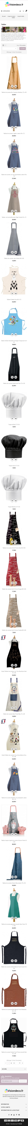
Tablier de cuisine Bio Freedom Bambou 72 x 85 (14, 92)
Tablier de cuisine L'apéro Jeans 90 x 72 (14, 133)
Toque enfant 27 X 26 (14, 424)
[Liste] (6, 45)
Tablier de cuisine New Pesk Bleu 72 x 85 (14, 714)
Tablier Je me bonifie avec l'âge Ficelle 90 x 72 (14, 217)
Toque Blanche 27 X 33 (14, 507)
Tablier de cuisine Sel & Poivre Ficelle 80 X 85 (14, 630)
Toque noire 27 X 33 (14, 465)
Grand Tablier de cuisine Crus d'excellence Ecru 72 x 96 (14, 755)
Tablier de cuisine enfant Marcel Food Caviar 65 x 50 (14, 967)
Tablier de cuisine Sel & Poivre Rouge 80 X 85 (14, 589)
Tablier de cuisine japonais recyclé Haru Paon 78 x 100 (14, 924)
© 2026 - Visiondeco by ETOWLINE (14, 1123)
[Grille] (3, 45)
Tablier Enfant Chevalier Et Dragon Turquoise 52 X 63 (14, 341)
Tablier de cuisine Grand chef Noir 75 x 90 (14, 383)
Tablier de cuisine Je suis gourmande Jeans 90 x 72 (14, 175)
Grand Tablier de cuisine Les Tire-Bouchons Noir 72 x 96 (14, 672)
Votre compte (5, 1107)
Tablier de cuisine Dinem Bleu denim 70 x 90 (14, 883)
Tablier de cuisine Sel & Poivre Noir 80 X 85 (14, 548)
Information (5, 1104)
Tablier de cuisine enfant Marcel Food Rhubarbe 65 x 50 (14, 1010)
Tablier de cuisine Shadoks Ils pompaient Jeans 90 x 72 (14, 798)
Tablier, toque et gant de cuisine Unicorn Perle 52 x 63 (14, 841)
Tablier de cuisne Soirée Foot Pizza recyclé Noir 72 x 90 (14, 1052)
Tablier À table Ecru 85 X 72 (14, 299)
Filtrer (22, 48)
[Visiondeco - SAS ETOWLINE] (14, 1090)
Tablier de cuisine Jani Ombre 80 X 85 (14, 258)
